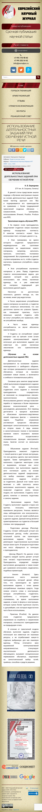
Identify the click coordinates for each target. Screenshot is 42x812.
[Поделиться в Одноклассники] (21, 150)
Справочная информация (21, 106)
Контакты (21, 111)
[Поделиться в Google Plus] (17, 150)
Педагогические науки (17, 159)
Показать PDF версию (14, 169)
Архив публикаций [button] (21, 96)
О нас (21, 86)
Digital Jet (16, 810)
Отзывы (21, 101)
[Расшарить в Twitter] (21, 70)
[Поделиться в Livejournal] (28, 150)
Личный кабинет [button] (22, 50)
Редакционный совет (21, 116)
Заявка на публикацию (21, 26)
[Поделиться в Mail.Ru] (32, 150)
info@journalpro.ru (21, 63)
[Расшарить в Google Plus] (28, 70)
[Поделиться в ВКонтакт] (10, 150)
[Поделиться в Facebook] (13, 150)
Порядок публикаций (21, 91)
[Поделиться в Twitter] (24, 150)
